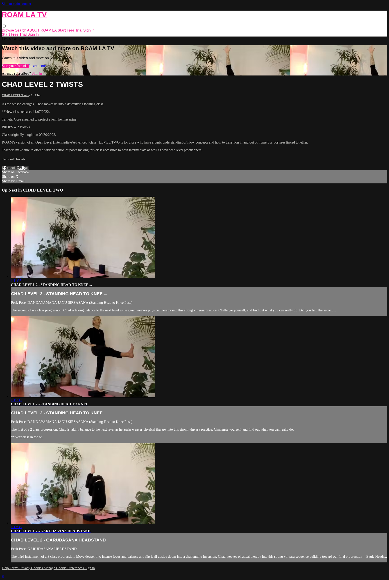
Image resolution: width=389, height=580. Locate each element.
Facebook (9, 168)
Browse (8, 30)
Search (21, 30)
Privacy (25, 568)
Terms (14, 568)
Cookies (37, 568)
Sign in (89, 30)
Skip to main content (16, 4)
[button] (4, 26)
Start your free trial (15, 66)
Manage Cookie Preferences (64, 568)
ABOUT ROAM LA (42, 30)
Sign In (33, 34)
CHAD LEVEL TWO (15, 95)
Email (24, 168)
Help (6, 568)
